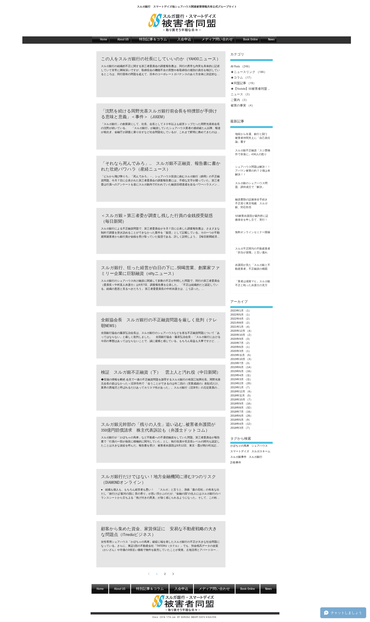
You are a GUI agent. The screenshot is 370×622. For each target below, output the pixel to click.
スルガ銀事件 (238, 456)
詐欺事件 (235, 462)
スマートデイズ (239, 451)
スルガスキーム (260, 451)
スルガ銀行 (255, 456)
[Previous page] (148, 573)
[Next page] (173, 573)
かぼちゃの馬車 (239, 445)
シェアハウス (259, 445)
